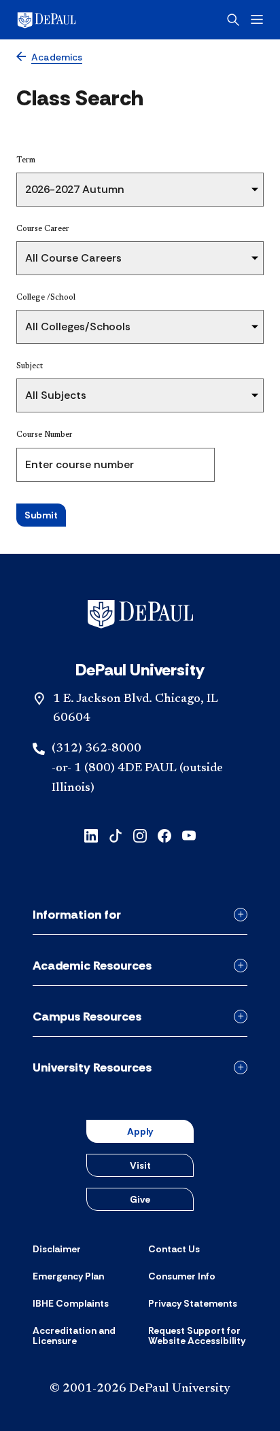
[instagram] (140, 835)
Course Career (42, 229)
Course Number (44, 435)
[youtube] (189, 835)
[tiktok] (115, 835)
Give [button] (140, 1199)
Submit (41, 515)
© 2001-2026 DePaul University (140, 1389)
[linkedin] (91, 835)
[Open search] (233, 20)
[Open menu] (257, 19)
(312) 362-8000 (96, 749)
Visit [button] (140, 1165)
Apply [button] (140, 1131)
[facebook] (164, 835)
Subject (29, 366)
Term (25, 160)
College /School (45, 298)
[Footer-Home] (140, 614)
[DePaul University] (68, 20)
